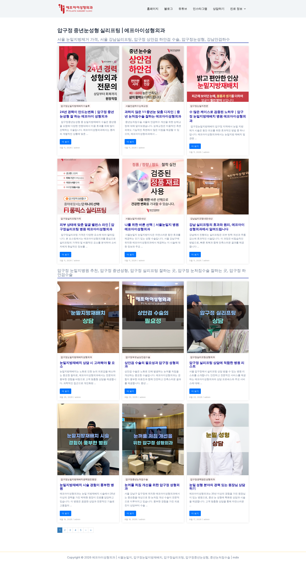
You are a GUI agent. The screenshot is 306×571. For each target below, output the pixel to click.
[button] (244, 9)
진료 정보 (236, 8)
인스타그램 (200, 8)
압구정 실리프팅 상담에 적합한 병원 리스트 (216, 364)
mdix (236, 557)
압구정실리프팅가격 (71, 218)
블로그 (168, 8)
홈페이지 (152, 8)
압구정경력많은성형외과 (202, 479)
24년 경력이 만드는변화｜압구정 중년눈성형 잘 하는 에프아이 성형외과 (87, 114)
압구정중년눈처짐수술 (137, 479)
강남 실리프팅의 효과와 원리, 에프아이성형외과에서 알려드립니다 (216, 227)
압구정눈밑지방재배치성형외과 (76, 357)
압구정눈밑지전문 (199, 106)
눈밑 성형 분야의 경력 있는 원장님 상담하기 (217, 486)
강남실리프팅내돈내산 (201, 218)
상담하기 (218, 8)
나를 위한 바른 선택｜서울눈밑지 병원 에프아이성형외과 (152, 227)
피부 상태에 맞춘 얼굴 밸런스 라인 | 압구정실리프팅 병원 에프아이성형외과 (87, 227)
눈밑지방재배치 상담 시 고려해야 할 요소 (87, 364)
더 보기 (65, 141)
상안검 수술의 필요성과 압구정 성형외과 (152, 364)
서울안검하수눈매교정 (137, 106)
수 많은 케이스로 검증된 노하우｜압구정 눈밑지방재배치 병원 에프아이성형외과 (217, 116)
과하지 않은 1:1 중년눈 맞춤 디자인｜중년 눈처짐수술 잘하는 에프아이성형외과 (153, 114)
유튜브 (182, 8)
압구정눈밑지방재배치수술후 (75, 106)
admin (77, 147)
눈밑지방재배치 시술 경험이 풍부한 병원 (87, 486)
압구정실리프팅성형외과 (202, 357)
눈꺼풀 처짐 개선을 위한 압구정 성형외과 (152, 486)
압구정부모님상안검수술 (138, 357)
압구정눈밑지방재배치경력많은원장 (78, 479)
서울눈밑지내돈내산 (136, 218)
